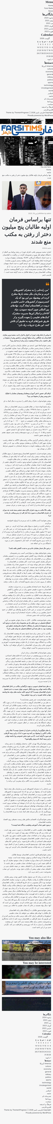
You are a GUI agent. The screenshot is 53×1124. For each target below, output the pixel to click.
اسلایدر (50, 93)
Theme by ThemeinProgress (15, 1110)
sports (50, 82)
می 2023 (49, 23)
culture (50, 69)
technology (48, 85)
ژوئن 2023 (49, 20)
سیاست (50, 104)
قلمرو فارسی (48, 110)
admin (49, 213)
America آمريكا (47, 66)
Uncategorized (47, 88)
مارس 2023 (48, 29)
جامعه (51, 96)
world (50, 91)
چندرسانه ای (48, 99)
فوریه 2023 (49, 31)
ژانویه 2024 (48, 18)
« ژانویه (50, 59)
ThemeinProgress (21, 112)
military (50, 77)
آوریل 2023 (49, 26)
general (50, 74)
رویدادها (50, 101)
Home (50, 5)
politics (50, 80)
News (50, 11)
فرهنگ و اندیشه (47, 107)
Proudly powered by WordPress (40, 115)
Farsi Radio (48, 8)
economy (49, 72)
